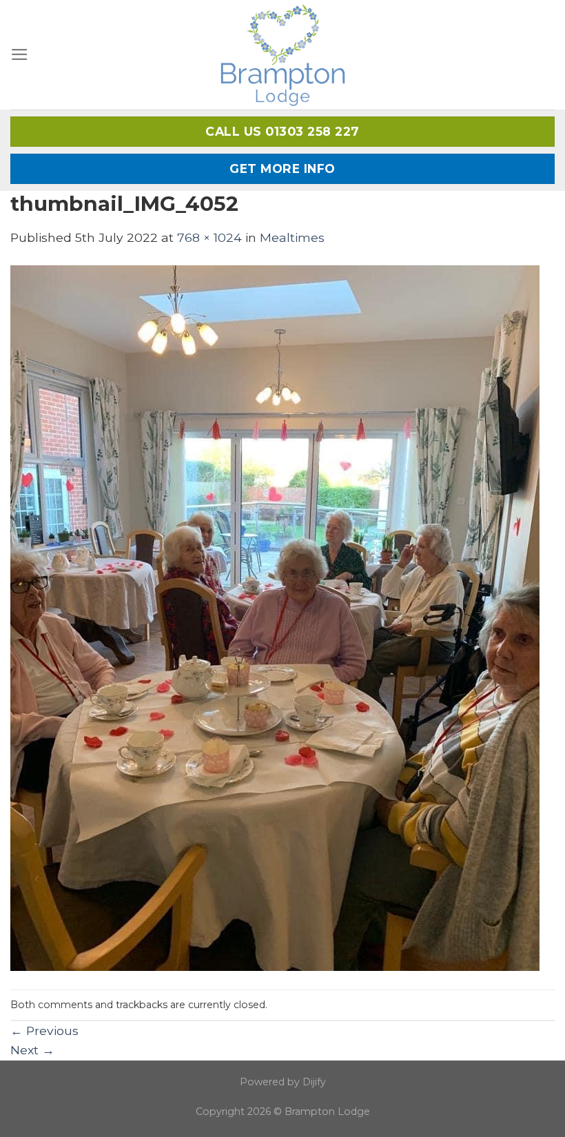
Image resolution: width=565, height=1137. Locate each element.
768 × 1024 (209, 237)
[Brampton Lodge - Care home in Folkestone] (283, 55)
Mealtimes (292, 237)
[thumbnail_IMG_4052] (275, 617)
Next (32, 1050)
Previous (44, 1030)
